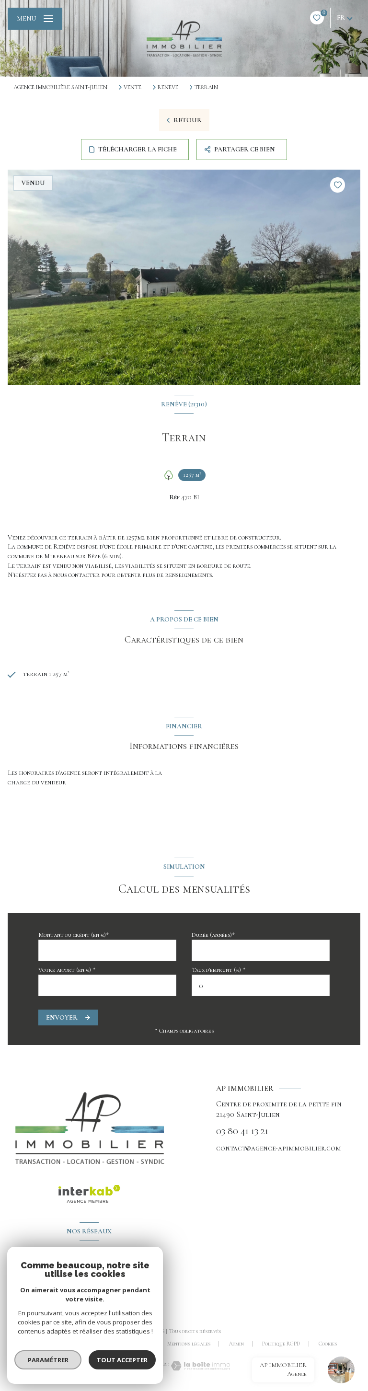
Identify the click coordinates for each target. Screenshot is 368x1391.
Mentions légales (188, 1343)
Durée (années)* (213, 935)
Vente (132, 87)
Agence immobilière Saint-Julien (60, 87)
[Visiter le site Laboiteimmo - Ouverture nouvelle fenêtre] (199, 1366)
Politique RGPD (281, 1343)
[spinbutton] (261, 985)
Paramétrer (48, 1360)
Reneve (168, 87)
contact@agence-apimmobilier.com (278, 1148)
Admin (236, 1343)
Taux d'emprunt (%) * (218, 970)
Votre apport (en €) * (66, 970)
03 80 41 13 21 (242, 1131)
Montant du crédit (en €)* (73, 935)
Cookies (328, 1344)
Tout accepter (122, 1360)
